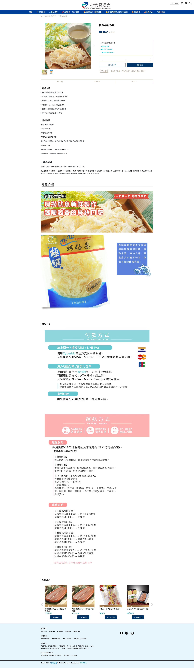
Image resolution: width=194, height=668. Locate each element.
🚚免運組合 (148, 12)
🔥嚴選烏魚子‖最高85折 (92, 12)
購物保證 (68, 631)
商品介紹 (60, 82)
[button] (94, 46)
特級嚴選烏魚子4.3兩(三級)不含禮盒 (55, 610)
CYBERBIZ (83, 663)
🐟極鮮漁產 (53, 12)
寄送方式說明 (56, 639)
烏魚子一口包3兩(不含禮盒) (109, 609)
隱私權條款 (76, 631)
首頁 (31, 12)
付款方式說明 (45, 639)
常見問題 (60, 631)
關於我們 (44, 631)
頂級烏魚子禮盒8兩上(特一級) (137, 609)
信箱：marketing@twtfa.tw (50, 648)
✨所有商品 (41, 12)
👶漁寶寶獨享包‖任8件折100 (117, 12)
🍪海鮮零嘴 (136, 12)
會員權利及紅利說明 (80, 639)
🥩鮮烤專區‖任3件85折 (70, 12)
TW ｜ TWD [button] (174, 3)
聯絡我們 (52, 631)
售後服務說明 (67, 639)
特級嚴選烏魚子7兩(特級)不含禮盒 (83, 610)
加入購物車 (112, 65)
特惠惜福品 (161, 12)
